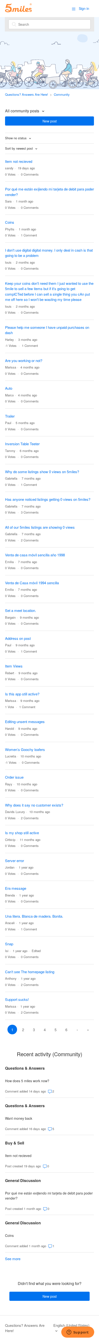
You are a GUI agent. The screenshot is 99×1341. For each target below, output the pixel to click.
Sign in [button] (84, 8)
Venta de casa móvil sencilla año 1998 (35, 554)
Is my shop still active (22, 832)
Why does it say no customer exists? (34, 804)
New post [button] (50, 121)
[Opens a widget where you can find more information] (77, 1333)
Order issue (14, 777)
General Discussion (23, 1180)
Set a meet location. (20, 610)
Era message (15, 888)
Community (62, 94)
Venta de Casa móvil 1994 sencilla (32, 582)
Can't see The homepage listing (29, 971)
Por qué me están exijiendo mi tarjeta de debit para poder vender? (49, 1196)
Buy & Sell (14, 1143)
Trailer (10, 416)
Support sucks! (17, 999)
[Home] (18, 10)
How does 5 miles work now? (27, 1080)
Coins (9, 222)
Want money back (18, 1118)
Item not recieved (18, 161)
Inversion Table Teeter (22, 443)
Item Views (14, 665)
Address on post (18, 638)
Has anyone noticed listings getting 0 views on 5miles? (47, 499)
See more (12, 1258)
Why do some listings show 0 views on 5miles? (42, 471)
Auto (8, 388)
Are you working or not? (23, 360)
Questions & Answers (25, 1068)
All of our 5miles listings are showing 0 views (40, 527)
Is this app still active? (22, 693)
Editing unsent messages (25, 721)
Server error (14, 860)
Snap (9, 943)
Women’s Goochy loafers (25, 749)
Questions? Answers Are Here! (26, 94)
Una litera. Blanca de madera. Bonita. (34, 916)
